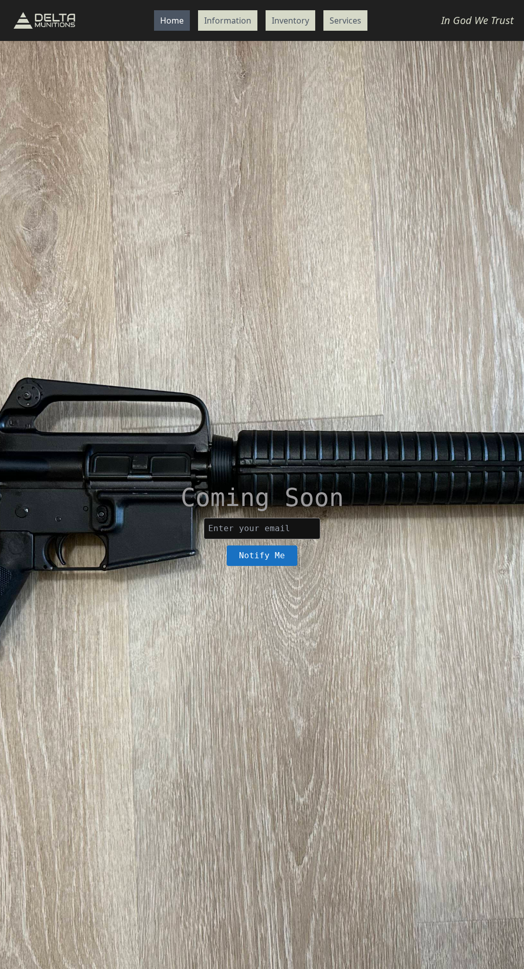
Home (172, 20)
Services (345, 20)
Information (227, 20)
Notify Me (262, 555)
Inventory (290, 20)
